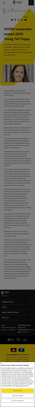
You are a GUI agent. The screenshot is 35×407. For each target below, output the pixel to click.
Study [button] (4, 307)
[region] (17, 384)
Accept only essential (17, 395)
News (12, 9)
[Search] (31, 2)
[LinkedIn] (12, 19)
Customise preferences (17, 400)
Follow (26, 17)
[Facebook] (15, 19)
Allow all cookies (17, 390)
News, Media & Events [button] (10, 312)
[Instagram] (18, 19)
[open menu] (4, 2)
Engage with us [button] (8, 302)
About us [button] (5, 317)
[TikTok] (22, 19)
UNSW (4, 9)
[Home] (17, 3)
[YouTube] (25, 19)
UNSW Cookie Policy (22, 386)
